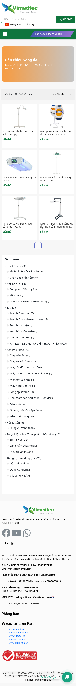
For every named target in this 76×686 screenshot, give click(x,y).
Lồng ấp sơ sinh (20, 392)
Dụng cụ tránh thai (21, 428)
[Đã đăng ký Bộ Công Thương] (19, 655)
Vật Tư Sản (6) (15, 422)
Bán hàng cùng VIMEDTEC (49, 33)
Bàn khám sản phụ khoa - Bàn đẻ (30, 398)
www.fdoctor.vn (17, 636)
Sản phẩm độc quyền (23, 289)
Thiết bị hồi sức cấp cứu (24, 271)
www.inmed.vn (16, 629)
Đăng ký (30, 24)
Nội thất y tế (17, 463)
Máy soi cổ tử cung (22, 361)
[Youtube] (16, 532)
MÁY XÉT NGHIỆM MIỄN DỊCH (28, 301)
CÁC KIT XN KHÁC (20, 337)
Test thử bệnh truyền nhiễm (27, 319)
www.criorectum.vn (18, 643)
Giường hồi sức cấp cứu (25, 410)
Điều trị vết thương (22, 451)
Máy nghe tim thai (21, 385)
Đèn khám (16, 404)
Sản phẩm (26, 65)
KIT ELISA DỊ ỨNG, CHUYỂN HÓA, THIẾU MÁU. (38, 343)
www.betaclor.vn (17, 639)
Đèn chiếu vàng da (14, 68)
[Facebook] (6, 532)
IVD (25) (12, 307)
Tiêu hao (15, 295)
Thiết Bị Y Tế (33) (17, 266)
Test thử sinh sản (20, 313)
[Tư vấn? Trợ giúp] (67, 677)
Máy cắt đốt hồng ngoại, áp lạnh (29, 373)
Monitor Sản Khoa (21, 379)
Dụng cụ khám (19, 469)
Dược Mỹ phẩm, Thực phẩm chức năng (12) (33, 434)
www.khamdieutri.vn (19, 632)
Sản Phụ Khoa (42, 65)
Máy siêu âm (18, 355)
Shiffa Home (17, 439)
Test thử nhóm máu (22, 331)
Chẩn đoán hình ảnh (22, 277)
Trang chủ (10, 65)
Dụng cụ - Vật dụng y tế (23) (24, 458)
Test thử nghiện (20, 325)
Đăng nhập (16, 24)
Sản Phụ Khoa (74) (18, 350)
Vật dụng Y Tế (18, 475)
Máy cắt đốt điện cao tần (25, 367)
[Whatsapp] (26, 532)
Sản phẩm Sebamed (22, 445)
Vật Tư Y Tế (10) (16, 283)
